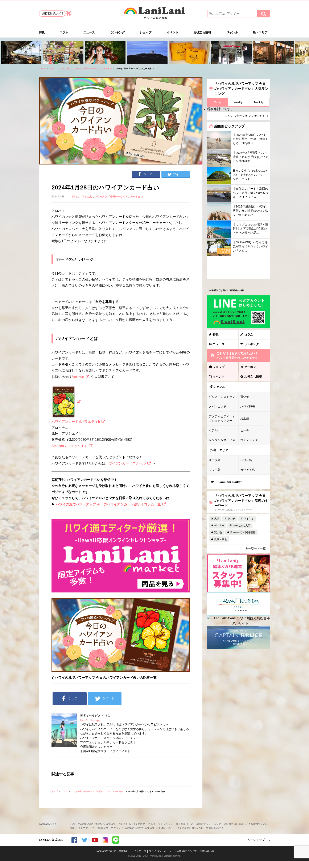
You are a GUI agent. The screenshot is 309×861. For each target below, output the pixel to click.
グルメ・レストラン (222, 396)
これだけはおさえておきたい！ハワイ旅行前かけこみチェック (237, 355)
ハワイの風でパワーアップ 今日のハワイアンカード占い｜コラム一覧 (108, 504)
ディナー (219, 525)
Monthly (258, 102)
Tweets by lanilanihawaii (225, 290)
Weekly (238, 102)
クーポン (250, 367)
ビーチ (244, 430)
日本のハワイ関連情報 (242, 532)
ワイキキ (249, 518)
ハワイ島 (246, 460)
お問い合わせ (206, 851)
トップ (42, 68)
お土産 (244, 418)
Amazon (78, 376)
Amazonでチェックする (69, 446)
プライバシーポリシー (161, 851)
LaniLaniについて (106, 851)
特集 (42, 32)
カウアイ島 (247, 469)
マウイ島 (215, 469)
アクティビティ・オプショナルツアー (222, 418)
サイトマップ (138, 851)
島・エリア (260, 32)
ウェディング (249, 440)
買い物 (244, 396)
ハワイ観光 (247, 406)
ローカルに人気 (241, 525)
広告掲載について (187, 851)
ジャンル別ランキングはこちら (245, 115)
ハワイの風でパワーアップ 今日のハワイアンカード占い (85, 68)
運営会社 (124, 851)
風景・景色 (220, 539)
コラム (63, 32)
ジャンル (232, 32)
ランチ (231, 518)
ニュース (89, 32)
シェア (148, 174)
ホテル (213, 430)
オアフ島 (215, 460)
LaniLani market (230, 482)
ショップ (146, 32)
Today (217, 102)
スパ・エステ (217, 406)
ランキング (117, 32)
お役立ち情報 (202, 32)
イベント (172, 32)
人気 (216, 518)
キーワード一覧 (255, 548)
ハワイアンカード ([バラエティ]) (76, 421)
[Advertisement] (238, 267)
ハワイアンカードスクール (125, 463)
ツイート (179, 174)
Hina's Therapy (90, 720)
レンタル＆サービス (222, 440)
